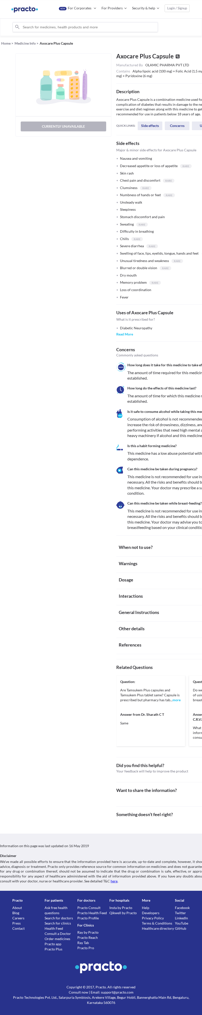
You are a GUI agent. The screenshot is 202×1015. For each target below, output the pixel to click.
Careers (18, 918)
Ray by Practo (88, 932)
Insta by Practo (120, 908)
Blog (15, 913)
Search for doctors (59, 918)
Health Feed (54, 928)
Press (16, 923)
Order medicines (57, 939)
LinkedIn (181, 918)
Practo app (53, 944)
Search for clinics (58, 923)
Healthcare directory (158, 928)
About (17, 908)
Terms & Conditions (157, 923)
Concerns (177, 125)
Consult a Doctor (58, 933)
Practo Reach (87, 937)
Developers (150, 913)
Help (145, 908)
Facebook (182, 908)
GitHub (180, 928)
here (114, 881)
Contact (18, 928)
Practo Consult (89, 908)
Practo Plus (53, 949)
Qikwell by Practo (123, 913)
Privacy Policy (153, 918)
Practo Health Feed (92, 913)
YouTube (181, 923)
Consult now (78, 992)
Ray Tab (83, 943)
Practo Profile (88, 918)
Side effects (150, 125)
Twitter (180, 913)
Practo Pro (85, 948)
